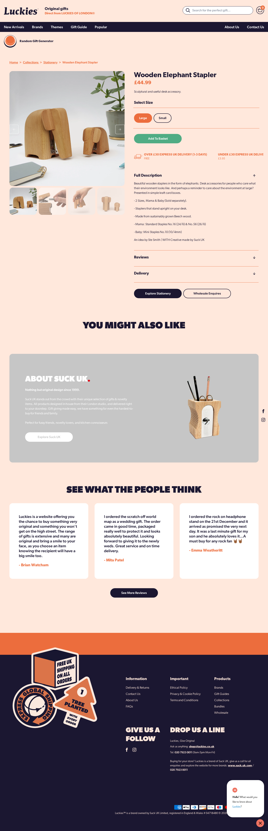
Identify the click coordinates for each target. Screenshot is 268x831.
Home (13, 62)
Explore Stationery (158, 293)
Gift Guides (221, 694)
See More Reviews (134, 593)
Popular (101, 27)
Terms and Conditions (184, 700)
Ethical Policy (179, 687)
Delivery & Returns (137, 687)
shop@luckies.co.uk (201, 746)
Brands (37, 27)
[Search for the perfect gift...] (188, 10)
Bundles (219, 706)
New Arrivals (14, 27)
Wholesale (221, 712)
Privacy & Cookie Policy (185, 694)
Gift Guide (79, 27)
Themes (57, 27)
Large (143, 118)
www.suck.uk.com (240, 765)
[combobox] (218, 10)
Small (162, 118)
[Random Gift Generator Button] (10, 41)
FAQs (129, 706)
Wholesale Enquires (207, 293)
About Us (232, 27)
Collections (31, 62)
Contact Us (255, 27)
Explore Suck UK (49, 437)
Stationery (50, 62)
